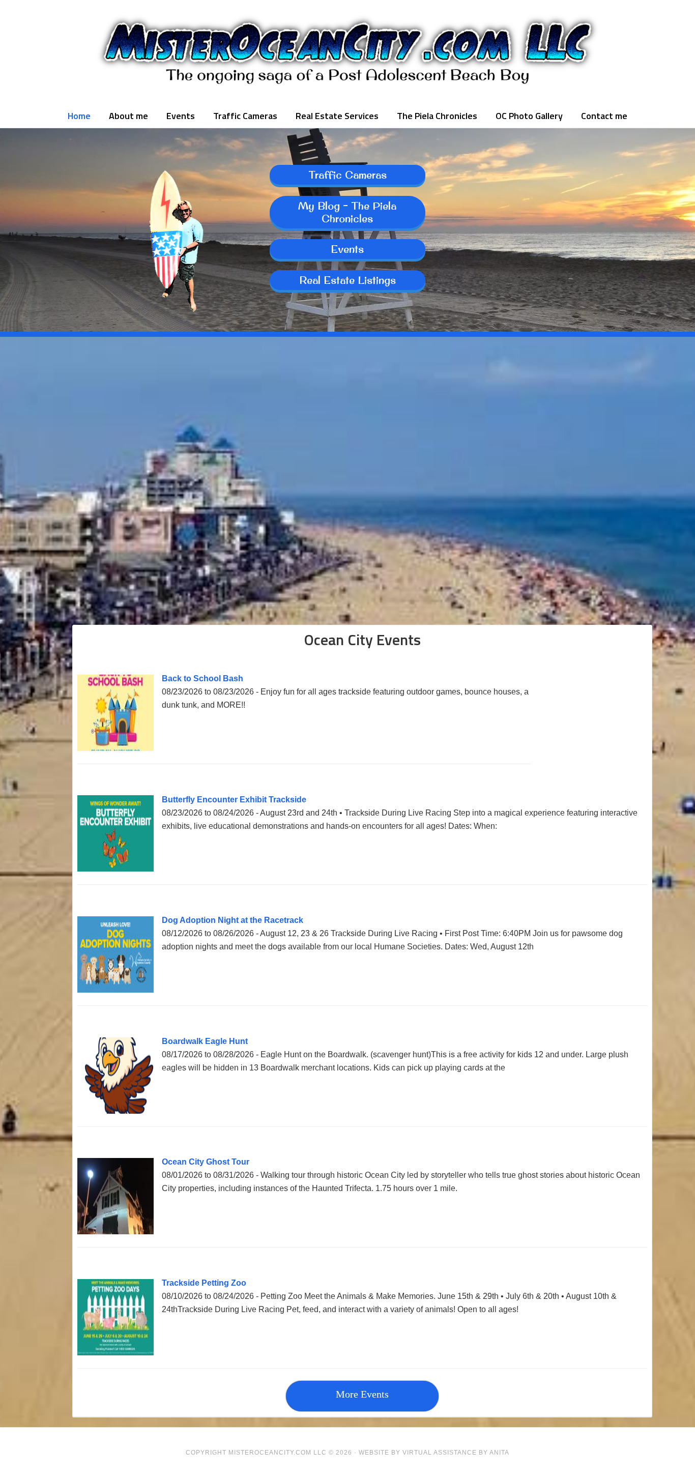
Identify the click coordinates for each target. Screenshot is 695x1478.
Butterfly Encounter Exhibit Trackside (234, 799)
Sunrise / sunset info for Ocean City (149, 604)
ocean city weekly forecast (347, 604)
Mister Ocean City (347, 51)
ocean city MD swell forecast (347, 468)
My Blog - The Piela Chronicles (347, 212)
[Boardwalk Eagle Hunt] (115, 1111)
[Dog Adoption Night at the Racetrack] (115, 990)
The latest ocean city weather (546, 468)
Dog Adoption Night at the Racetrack (232, 920)
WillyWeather (149, 468)
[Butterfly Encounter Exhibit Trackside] (115, 868)
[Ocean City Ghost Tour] (115, 1231)
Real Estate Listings (347, 280)
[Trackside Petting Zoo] (115, 1352)
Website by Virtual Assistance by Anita (434, 1452)
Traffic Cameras (347, 174)
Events (347, 249)
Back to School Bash (202, 678)
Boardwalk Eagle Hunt (205, 1041)
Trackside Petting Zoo (204, 1283)
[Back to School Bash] (115, 748)
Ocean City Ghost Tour (205, 1161)
